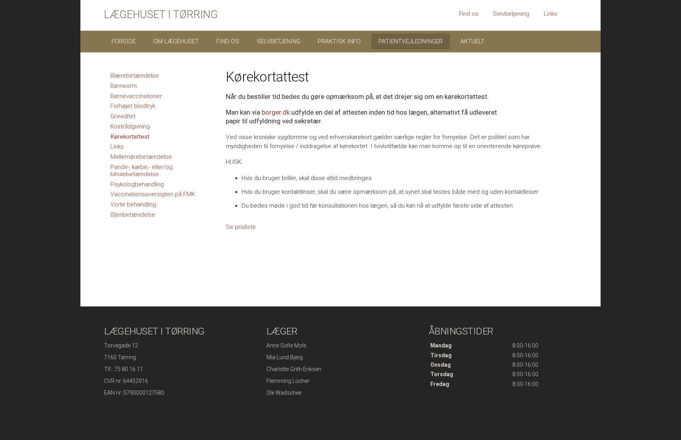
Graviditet (123, 116)
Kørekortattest (129, 136)
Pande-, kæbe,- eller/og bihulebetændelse (141, 170)
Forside (124, 41)
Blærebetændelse (134, 75)
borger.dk (276, 112)
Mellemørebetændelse (141, 156)
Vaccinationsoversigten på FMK (152, 194)
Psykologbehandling (137, 184)
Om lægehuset (176, 41)
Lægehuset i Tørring (161, 14)
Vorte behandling (133, 204)
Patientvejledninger (410, 41)
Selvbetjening (511, 13)
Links (550, 13)
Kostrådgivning (130, 126)
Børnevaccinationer (136, 96)
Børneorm (123, 85)
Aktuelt (472, 41)
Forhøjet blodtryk (132, 106)
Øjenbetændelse (132, 214)
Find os (468, 13)
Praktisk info (339, 41)
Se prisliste (241, 226)
